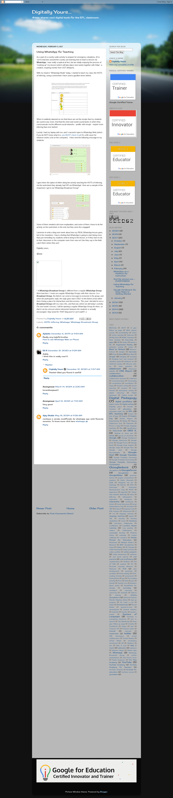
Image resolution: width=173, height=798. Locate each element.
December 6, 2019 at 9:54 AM (67, 334)
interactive (114, 502)
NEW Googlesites (127, 545)
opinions (133, 554)
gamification (132, 428)
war (110, 645)
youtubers (113, 674)
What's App (132, 650)
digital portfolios (123, 402)
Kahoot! (118, 509)
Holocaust (113, 487)
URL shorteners (116, 636)
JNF (110, 509)
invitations (129, 502)
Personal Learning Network (121, 566)
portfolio (112, 573)
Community (132, 381)
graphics (112, 480)
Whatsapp (65, 322)
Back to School (117, 349)
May (116, 258)
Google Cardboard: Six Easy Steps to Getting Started (125, 292)
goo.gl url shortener (126, 436)
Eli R (45, 351)
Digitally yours (115, 406)
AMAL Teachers (128, 337)
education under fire (117, 411)
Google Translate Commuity (125, 457)
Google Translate (128, 455)
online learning (114, 549)
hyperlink (124, 492)
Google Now (129, 447)
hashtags (112, 485)
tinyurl (124, 626)
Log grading (128, 528)
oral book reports (120, 557)
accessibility (123, 333)
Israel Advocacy (123, 504)
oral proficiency (126, 559)
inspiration (113, 499)
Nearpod (112, 545)
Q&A (126, 581)
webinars (133, 648)
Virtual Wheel (115, 641)
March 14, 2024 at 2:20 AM (70, 387)
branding (133, 357)
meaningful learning (117, 533)
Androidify (129, 340)
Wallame (130, 643)
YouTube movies (128, 672)
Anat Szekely (114, 340)
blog (121, 354)
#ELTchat (112, 328)
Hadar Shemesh (126, 480)
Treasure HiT (114, 629)
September (120, 244)
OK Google (129, 547)
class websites (125, 366)
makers (112, 530)
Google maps (114, 447)
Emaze (130, 414)
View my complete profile (121, 65)
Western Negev (118, 650)
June (116, 255)
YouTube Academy (117, 665)
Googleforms (129, 470)
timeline (131, 624)
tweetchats (114, 634)
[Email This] (80, 319)
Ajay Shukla (48, 415)
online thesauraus (120, 554)
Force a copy (114, 426)
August (118, 248)
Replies (48, 365)
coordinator (129, 383)
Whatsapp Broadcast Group (84, 322)
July (116, 251)
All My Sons (114, 337)
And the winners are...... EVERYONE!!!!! (124, 280)
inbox (132, 494)
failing (125, 421)
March (117, 265)
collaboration (114, 373)
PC (132, 564)
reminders (113, 590)
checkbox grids (115, 361)
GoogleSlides (115, 475)
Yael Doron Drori (130, 657)
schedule (124, 593)
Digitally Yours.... (52, 12)
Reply (45, 343)
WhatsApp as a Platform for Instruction (121, 274)
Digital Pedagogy (123, 398)
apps (111, 342)
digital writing (127, 404)
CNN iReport (125, 371)
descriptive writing (126, 390)
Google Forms (122, 443)
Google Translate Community (123, 460)
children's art (129, 361)
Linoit (123, 521)
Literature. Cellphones (123, 523)
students (115, 612)
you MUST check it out (71, 135)
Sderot (134, 593)
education (127, 409)
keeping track (129, 509)
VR (122, 643)
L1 (136, 511)
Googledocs (118, 467)
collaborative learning (117, 378)
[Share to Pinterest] (90, 319)
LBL (110, 518)
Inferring (55, 322)
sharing (118, 595)
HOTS (47, 322)
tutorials (128, 631)
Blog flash (130, 354)
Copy (111, 386)
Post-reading (124, 573)
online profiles (114, 552)
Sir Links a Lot (126, 602)
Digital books (127, 395)
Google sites (115, 450)
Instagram (128, 499)
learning (121, 518)
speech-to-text (126, 607)
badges (122, 352)
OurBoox (126, 561)
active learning (117, 335)
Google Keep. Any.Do (125, 445)
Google (112, 438)
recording (127, 588)
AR (118, 342)
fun (121, 428)
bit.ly (114, 354)
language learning (126, 514)
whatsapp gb (82, 421)
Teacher (124, 612)
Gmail (111, 436)
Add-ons (130, 335)
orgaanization (114, 561)
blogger (112, 357)
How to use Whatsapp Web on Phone (61, 340)
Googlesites (123, 473)
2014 (115, 309)
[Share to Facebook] (87, 319)
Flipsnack (129, 423)
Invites (111, 504)
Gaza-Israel (117, 431)
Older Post (96, 508)
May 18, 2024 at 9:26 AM (68, 415)
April (116, 262)
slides (111, 605)
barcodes (133, 352)
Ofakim (119, 547)
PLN (124, 569)
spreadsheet (114, 609)
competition (116, 383)
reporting (128, 590)
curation (124, 388)
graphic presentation (126, 478)
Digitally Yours (56, 369)
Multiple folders (127, 542)
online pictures (128, 549)
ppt (123, 578)
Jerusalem (130, 506)
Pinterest (112, 569)
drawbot (112, 409)
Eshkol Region (126, 418)
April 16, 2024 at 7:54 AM (69, 401)
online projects (130, 552)
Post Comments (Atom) (61, 514)
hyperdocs (113, 492)
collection (133, 378)
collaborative (116, 376)
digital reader (114, 404)
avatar (130, 347)
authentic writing (116, 347)
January (118, 298)
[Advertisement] (70, 485)
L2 (114, 514)
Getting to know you (123, 433)
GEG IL (132, 430)
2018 (115, 234)
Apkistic (47, 334)
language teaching (116, 516)
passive (123, 564)
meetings (122, 535)
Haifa (111, 482)
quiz (132, 581)
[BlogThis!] (83, 319)
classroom (115, 368)
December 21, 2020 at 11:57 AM (83, 369)
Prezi (120, 581)
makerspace (127, 530)
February (118, 268)
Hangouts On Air (125, 482)
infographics (127, 497)
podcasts (128, 571)
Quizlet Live (122, 583)
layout (131, 516)
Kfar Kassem (114, 511)
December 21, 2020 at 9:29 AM (64, 351)
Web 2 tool (121, 645)
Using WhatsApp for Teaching (123, 285)
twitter (127, 633)
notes (111, 547)
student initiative (130, 609)
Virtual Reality (128, 638)
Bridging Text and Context (123, 359)
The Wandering (123, 621)
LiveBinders (113, 526)
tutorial (112, 631)
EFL (131, 411)
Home (70, 508)
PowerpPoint (114, 578)
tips (132, 626)
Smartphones (122, 605)
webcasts (122, 648)
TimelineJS (113, 626)
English (124, 416)
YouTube (127, 662)
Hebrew (123, 485)
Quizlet (112, 583)
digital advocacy (116, 393)
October (118, 241)
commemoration (118, 381)
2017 (115, 238)
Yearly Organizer (118, 660)
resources (113, 593)
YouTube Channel (116, 670)
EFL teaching (116, 414)
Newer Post (44, 508)
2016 (115, 302)
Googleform (114, 470)
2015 (115, 306)
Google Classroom (119, 440)
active (134, 333)
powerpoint (129, 576)
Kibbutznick (127, 511)
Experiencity (114, 421)
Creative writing (122, 386)
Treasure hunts (128, 629)
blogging (123, 357)
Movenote (113, 542)
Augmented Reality (124, 345)
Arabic (124, 342)
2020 (116, 231)
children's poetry (115, 364)
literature (133, 521)
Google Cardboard (129, 438)
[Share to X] (85, 319)
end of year (113, 416)
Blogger (103, 792)
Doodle (130, 406)
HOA (131, 485)
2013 (115, 313)
